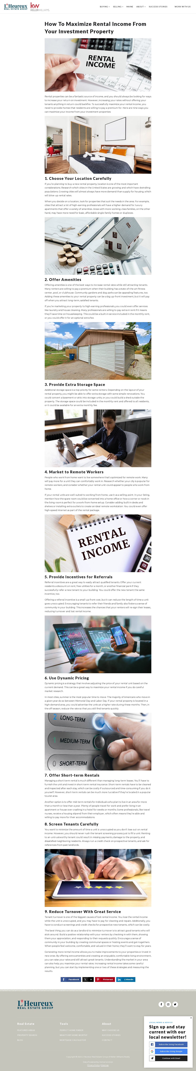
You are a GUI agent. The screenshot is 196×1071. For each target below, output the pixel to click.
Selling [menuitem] (117, 6)
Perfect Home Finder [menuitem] (71, 1030)
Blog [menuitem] (20, 1040)
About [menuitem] (140, 6)
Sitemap (105, 1065)
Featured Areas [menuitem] (26, 1030)
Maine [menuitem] (130, 6)
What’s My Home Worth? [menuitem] (73, 1035)
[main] (98, 494)
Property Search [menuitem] (27, 1035)
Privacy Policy (93, 1065)
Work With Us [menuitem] (183, 6)
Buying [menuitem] (104, 6)
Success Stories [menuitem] (158, 6)
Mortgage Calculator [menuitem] (73, 1040)
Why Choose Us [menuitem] (110, 1030)
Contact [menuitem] (107, 1040)
